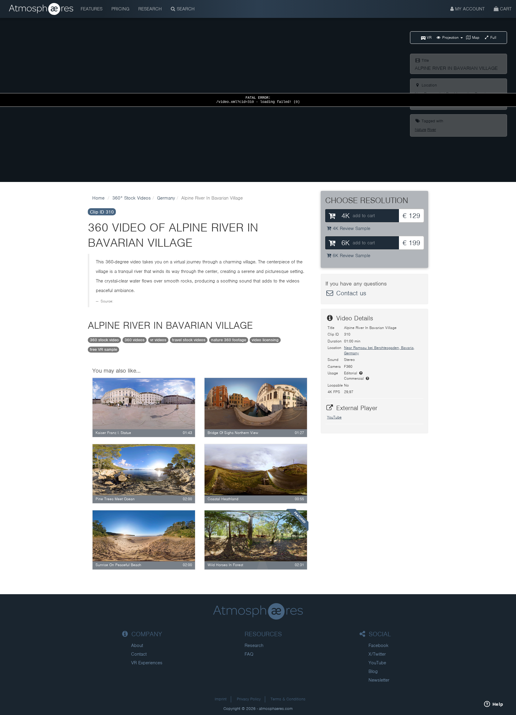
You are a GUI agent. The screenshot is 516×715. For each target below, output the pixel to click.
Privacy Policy (249, 699)
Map (475, 37)
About (137, 645)
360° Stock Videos (131, 198)
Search (185, 9)
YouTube (334, 417)
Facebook (378, 645)
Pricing (120, 9)
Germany (166, 198)
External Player (355, 408)
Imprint (221, 699)
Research (150, 9)
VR (428, 37)
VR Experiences (146, 663)
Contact (139, 654)
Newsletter (378, 680)
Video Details (353, 318)
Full (492, 37)
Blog (373, 671)
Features (91, 9)
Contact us (350, 293)
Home (98, 198)
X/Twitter (377, 654)
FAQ (249, 654)
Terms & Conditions (288, 699)
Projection (450, 37)
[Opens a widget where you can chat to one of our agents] (493, 704)
